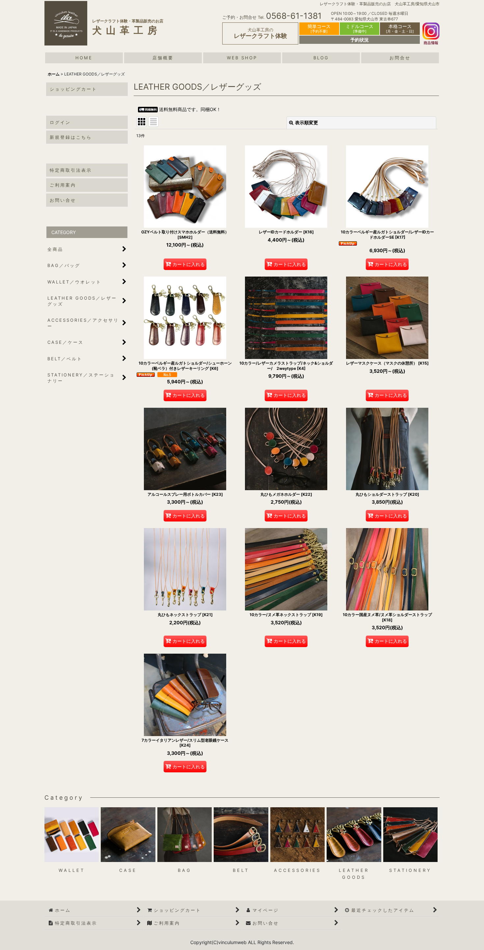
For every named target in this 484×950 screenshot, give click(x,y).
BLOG (321, 57)
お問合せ (400, 57)
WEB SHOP (242, 57)
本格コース (400, 28)
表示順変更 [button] (306, 122)
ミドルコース (359, 28)
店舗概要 (163, 57)
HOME (84, 57)
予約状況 (359, 40)
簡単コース (319, 28)
